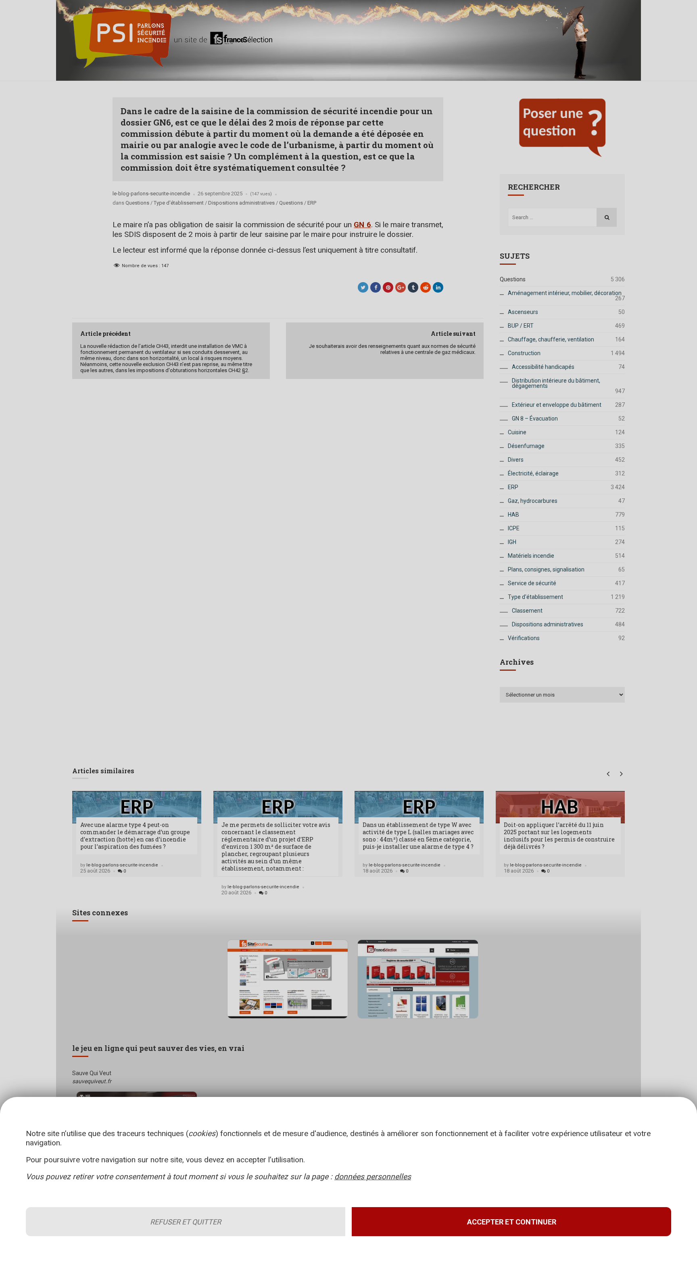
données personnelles (372, 1176)
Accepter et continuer (511, 1222)
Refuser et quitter (185, 1222)
